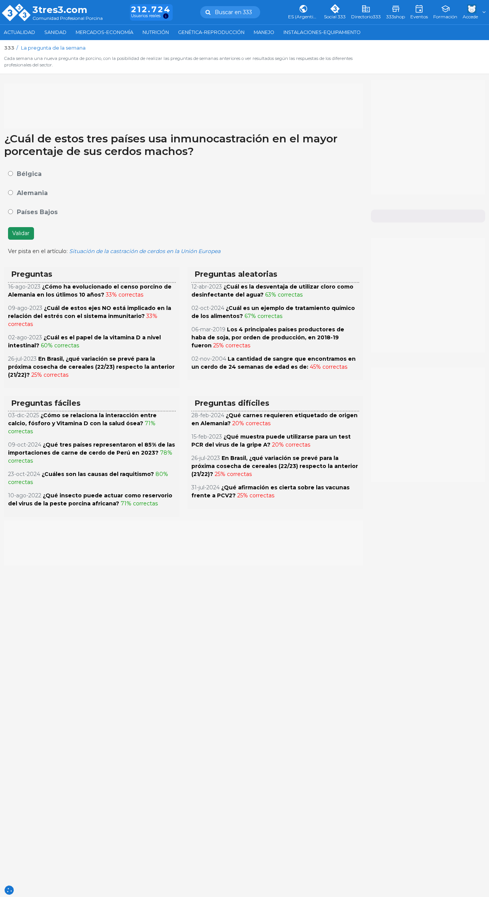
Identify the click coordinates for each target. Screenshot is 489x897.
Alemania (32, 193)
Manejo (264, 32)
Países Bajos (37, 212)
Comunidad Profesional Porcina (67, 18)
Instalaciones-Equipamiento (322, 32)
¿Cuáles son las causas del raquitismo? (98, 474)
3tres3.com (59, 10)
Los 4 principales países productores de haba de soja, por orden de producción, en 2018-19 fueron (267, 337)
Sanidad (55, 32)
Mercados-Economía (104, 32)
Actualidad (19, 32)
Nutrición (155, 32)
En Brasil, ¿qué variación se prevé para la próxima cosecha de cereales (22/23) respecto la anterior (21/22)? (91, 366)
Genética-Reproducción (211, 32)
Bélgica (29, 173)
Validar (20, 233)
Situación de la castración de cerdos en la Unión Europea (144, 251)
